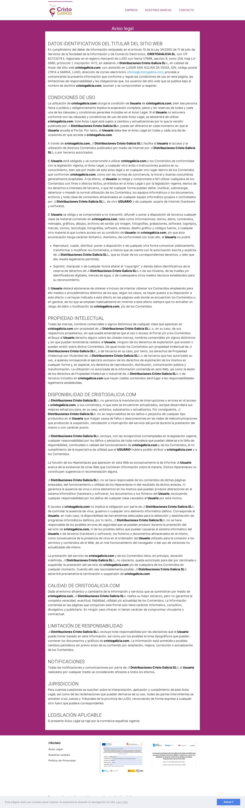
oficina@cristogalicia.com (145, 72)
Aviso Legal (55, 749)
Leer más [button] (122, 802)
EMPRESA (131, 10)
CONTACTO (186, 10)
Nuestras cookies (59, 754)
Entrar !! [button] (228, 801)
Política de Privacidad (62, 760)
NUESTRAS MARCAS (158, 10)
